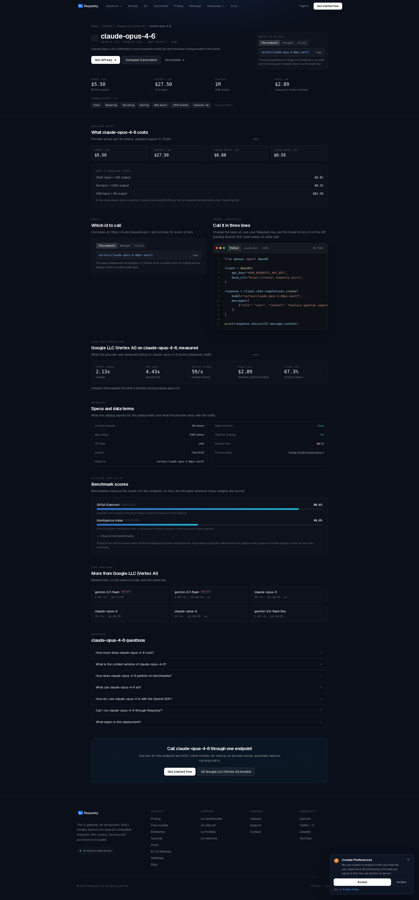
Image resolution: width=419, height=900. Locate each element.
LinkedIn (305, 832)
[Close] (408, 859)
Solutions (112, 6)
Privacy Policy (351, 889)
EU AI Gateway (161, 851)
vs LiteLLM (208, 825)
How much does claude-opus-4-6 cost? (125, 653)
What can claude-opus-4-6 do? (118, 687)
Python (234, 248)
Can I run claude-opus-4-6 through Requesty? (129, 710)
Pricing (178, 6)
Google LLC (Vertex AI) (131, 26)
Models (133, 6)
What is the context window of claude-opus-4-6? (131, 664)
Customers (161, 6)
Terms (329, 886)
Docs (234, 6)
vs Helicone (209, 838)
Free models (159, 825)
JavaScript (250, 248)
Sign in (304, 6)
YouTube (306, 838)
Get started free (328, 6)
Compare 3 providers (141, 60)
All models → (174, 60)
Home (94, 26)
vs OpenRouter (211, 819)
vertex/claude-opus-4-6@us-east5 (180, 461)
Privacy (316, 886)
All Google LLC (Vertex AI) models (226, 772)
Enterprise (158, 832)
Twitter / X (307, 825)
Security (157, 838)
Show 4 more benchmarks (117, 536)
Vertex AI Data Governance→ (306, 452)
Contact (255, 832)
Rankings (195, 6)
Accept (362, 882)
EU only (302, 42)
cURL (265, 248)
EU (146, 6)
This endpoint (269, 42)
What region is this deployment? (118, 722)
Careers (255, 819)
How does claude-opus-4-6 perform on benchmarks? (134, 676)
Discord (305, 819)
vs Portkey (208, 832)
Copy (319, 52)
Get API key (103, 60)
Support (255, 825)
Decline (401, 882)
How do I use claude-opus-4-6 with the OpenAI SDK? (134, 699)
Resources (214, 6)
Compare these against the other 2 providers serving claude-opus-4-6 (135, 388)
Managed (288, 42)
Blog (154, 864)
